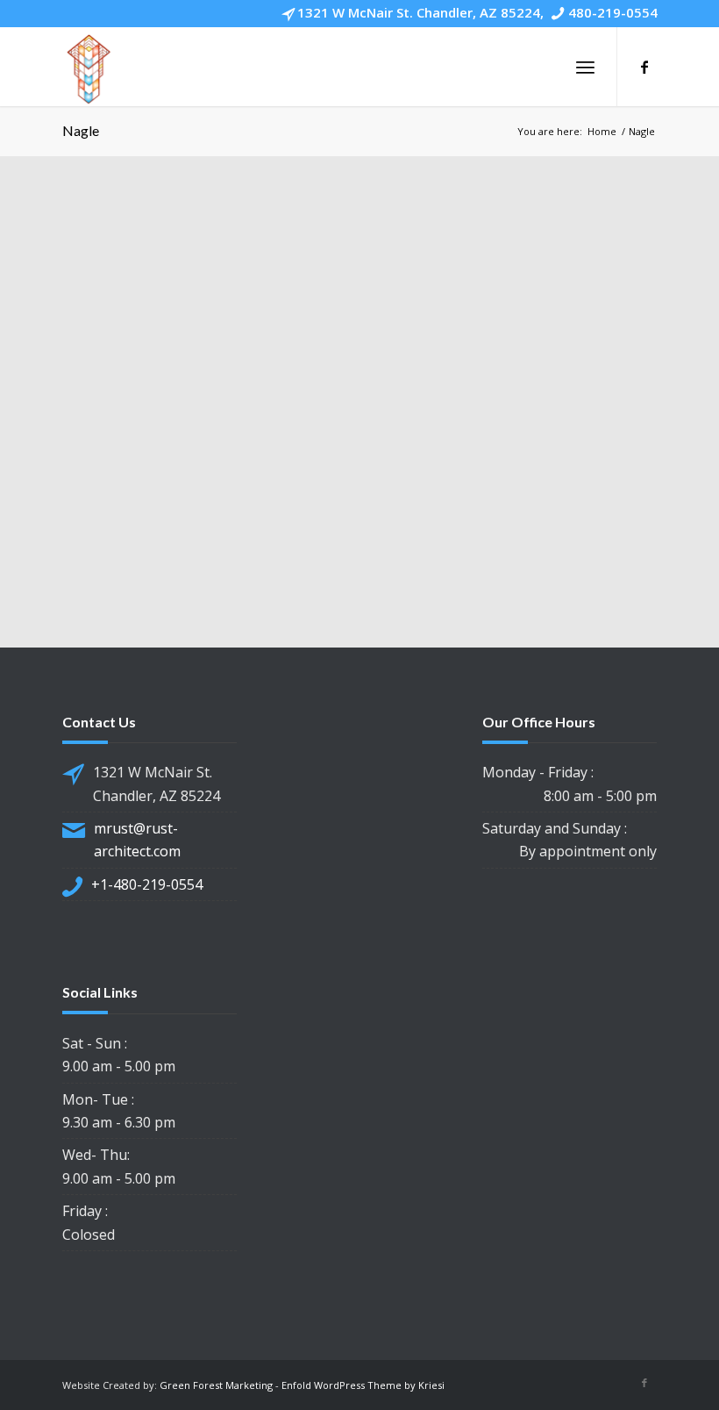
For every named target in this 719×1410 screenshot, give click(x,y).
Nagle (80, 130)
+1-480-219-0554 (147, 884)
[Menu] (585, 66)
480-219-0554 (613, 12)
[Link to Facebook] (644, 67)
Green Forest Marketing (216, 1385)
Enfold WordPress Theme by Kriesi (363, 1385)
